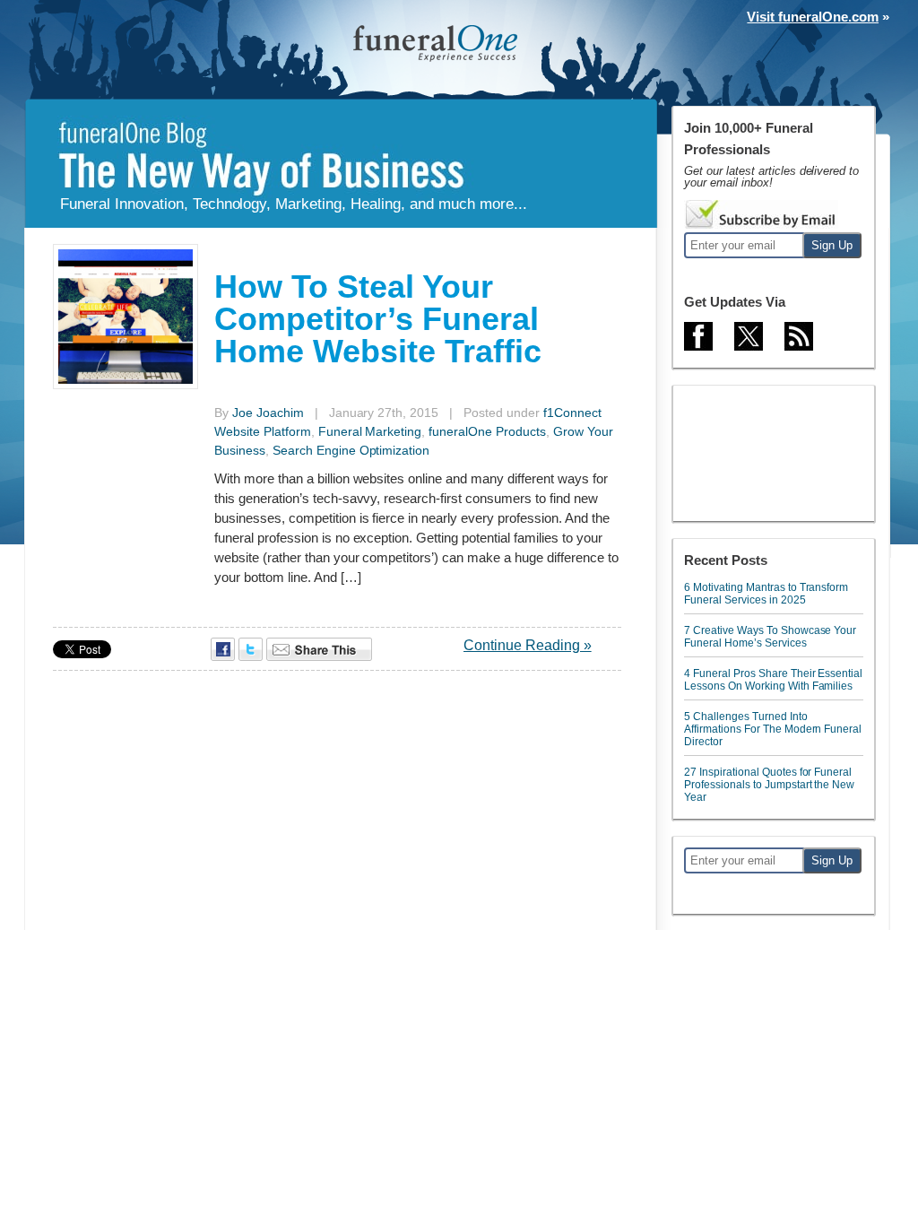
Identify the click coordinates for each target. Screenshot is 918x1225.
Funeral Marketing (370, 431)
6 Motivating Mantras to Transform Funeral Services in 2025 (766, 593)
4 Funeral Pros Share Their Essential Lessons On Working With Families (773, 679)
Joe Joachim (268, 412)
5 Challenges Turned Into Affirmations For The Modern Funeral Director (773, 729)
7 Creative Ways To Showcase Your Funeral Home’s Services (770, 636)
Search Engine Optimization (351, 450)
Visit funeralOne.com (813, 16)
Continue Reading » (527, 645)
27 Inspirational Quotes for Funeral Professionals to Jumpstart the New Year (769, 785)
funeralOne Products (487, 431)
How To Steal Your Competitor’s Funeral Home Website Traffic (377, 318)
